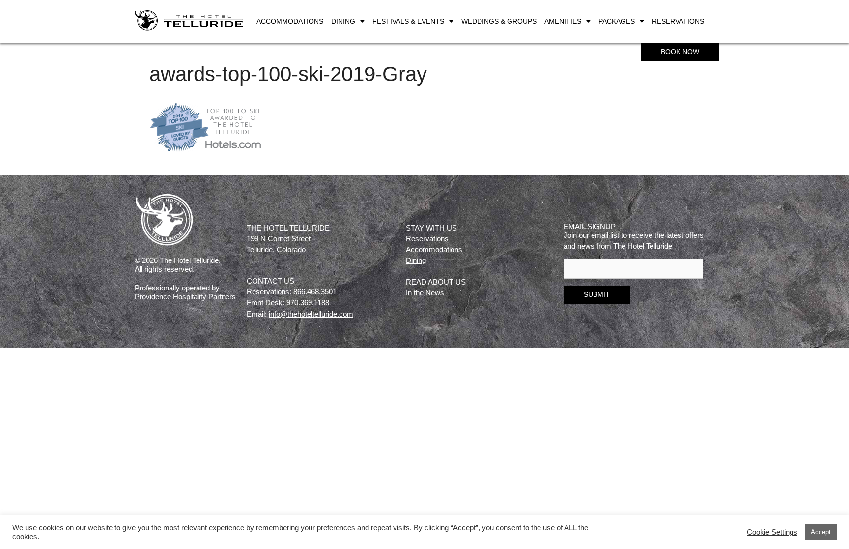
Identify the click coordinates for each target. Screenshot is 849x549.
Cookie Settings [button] (772, 532)
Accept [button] (821, 532)
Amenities (562, 21)
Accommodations (289, 21)
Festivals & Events (408, 21)
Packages (616, 21)
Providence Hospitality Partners (185, 296)
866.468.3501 (315, 292)
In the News (425, 293)
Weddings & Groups (499, 21)
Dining (343, 21)
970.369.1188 (307, 302)
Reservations (678, 21)
